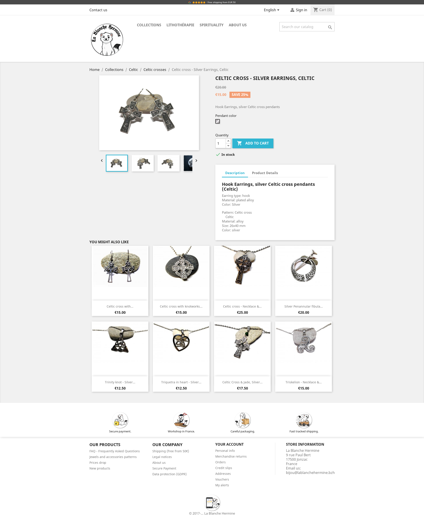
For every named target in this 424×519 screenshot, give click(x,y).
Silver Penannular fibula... (303, 306)
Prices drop (97, 462)
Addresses (223, 473)
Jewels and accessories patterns (113, 457)
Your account (229, 444)
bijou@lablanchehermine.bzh (310, 472)
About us (238, 25)
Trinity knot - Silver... (120, 382)
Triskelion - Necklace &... (304, 382)
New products (99, 468)
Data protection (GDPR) (169, 474)
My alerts (222, 485)
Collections (149, 25)
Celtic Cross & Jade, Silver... (242, 382)
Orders (220, 462)
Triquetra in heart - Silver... (181, 382)
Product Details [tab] (265, 173)
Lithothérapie (180, 25)
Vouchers (222, 479)
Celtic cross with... (120, 306)
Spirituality (211, 25)
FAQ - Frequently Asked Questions (114, 451)
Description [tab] (235, 173)
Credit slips (223, 468)
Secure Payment (164, 468)
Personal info (225, 451)
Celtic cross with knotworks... (181, 306)
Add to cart (253, 143)
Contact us (98, 10)
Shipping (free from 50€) (170, 451)
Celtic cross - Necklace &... (242, 306)
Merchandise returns (231, 456)
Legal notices (162, 457)
